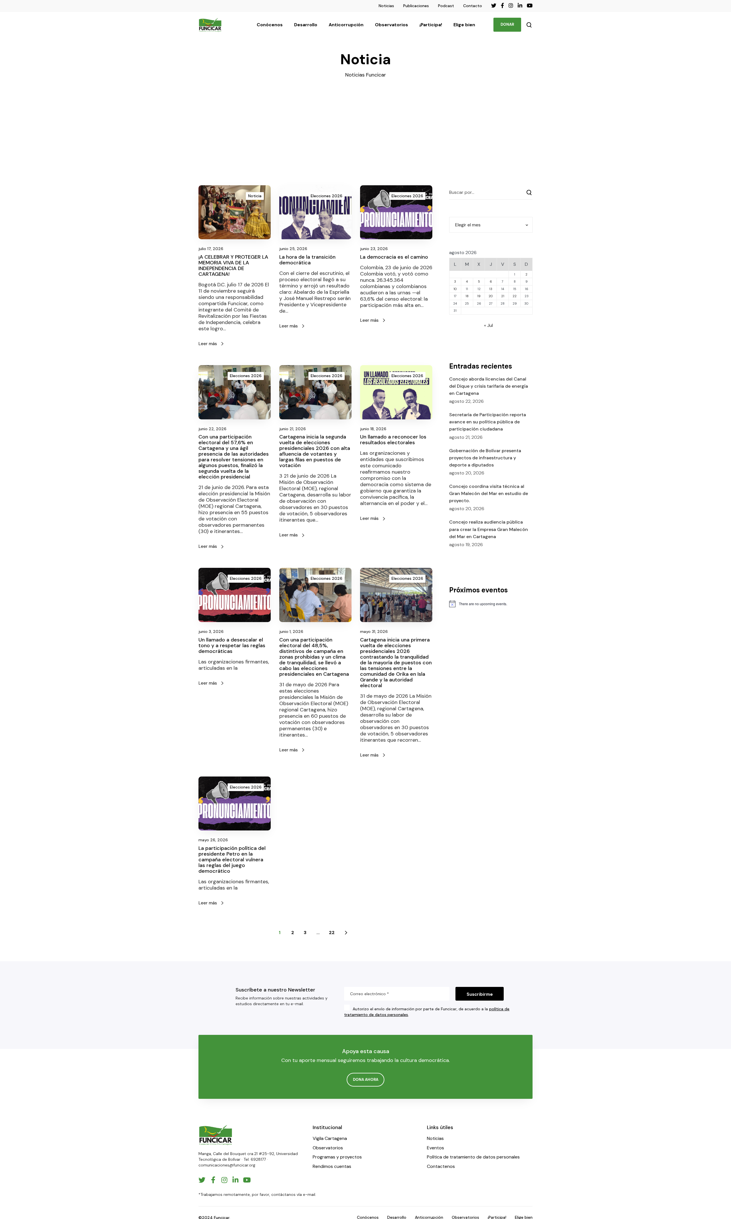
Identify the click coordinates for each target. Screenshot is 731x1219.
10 (455, 289)
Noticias (386, 5)
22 (332, 933)
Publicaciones (416, 5)
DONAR (507, 24)
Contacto (472, 5)
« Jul (488, 325)
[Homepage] (215, 1135)
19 (479, 296)
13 (490, 289)
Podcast (446, 5)
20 (491, 296)
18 (467, 296)
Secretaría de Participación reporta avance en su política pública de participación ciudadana (487, 422)
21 (502, 296)
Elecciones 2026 (326, 195)
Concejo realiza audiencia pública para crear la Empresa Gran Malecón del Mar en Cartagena (488, 529)
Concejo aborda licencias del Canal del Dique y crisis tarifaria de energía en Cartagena (488, 386)
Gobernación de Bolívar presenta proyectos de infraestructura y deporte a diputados (485, 458)
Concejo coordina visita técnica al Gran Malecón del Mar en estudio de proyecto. (488, 493)
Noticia (255, 195)
